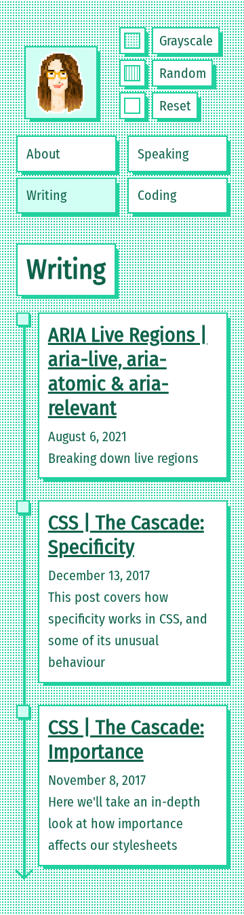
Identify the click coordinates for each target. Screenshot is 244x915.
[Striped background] (132, 73)
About (43, 154)
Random (182, 73)
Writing (46, 195)
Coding (157, 195)
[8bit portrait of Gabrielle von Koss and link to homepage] (61, 82)
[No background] (132, 106)
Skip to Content (43, 31)
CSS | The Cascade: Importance (126, 739)
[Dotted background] (132, 41)
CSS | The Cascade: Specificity (126, 534)
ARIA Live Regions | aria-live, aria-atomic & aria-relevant (127, 371)
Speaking (163, 154)
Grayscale (186, 41)
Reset (175, 106)
